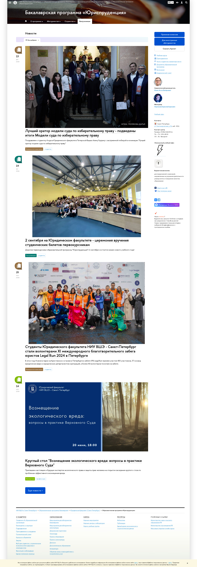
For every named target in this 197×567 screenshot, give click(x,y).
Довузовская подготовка (58, 531)
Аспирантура (54, 549)
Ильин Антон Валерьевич (162, 90)
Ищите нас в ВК (162, 188)
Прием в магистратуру (57, 540)
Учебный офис (159, 114)
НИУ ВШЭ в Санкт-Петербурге (26, 510)
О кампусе (21, 517)
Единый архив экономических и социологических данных (127, 527)
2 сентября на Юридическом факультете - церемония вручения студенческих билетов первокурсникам (77, 242)
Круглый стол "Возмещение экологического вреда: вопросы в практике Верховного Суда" (83, 462)
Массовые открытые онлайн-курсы (162, 528)
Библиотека (121, 520)
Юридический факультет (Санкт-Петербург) (85, 510)
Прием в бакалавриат (57, 537)
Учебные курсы (162, 55)
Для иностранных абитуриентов (169, 41)
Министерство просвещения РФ (162, 525)
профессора (40, 479)
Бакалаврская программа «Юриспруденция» (75, 12)
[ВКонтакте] (155, 199)
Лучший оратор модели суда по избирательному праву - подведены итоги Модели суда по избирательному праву (80, 133)
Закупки (18, 540)
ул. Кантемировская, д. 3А (163, 126)
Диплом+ (53, 543)
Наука (86, 517)
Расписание (161, 70)
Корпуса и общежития (23, 537)
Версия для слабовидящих (25, 551)
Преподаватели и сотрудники (26, 531)
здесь (136, 563)
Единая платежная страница (25, 554)
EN (172, 2)
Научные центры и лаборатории (94, 523)
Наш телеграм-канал (164, 191)
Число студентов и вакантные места (169, 61)
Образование (56, 517)
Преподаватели (162, 58)
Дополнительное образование (60, 546)
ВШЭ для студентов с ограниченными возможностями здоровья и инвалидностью (28, 545)
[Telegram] (159, 199)
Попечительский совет (23, 534)
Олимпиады (53, 534)
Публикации (121, 523)
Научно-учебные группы (91, 526)
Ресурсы (121, 517)
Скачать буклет (169, 48)
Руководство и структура (24, 525)
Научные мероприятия (90, 520)
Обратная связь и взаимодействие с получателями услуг (62, 553)
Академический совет (164, 73)
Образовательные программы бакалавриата (53, 510)
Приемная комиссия (169, 34)
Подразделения (21, 528)
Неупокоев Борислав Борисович (164, 107)
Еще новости (34, 490)
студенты (48, 149)
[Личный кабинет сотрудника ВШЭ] (181, 2)
